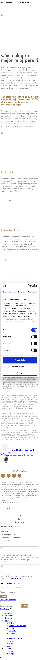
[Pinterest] (19, 476)
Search (24, 605)
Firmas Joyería (9, 618)
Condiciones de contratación (10, 538)
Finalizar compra (20, 522)
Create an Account (13, 583)
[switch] (34, 336)
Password (4, 592)
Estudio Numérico (18, 578)
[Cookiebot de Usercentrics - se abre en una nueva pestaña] (28, 285)
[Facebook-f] (14, 476)
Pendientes (13, 641)
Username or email (7, 588)
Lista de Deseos (20, 516)
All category (8, 613)
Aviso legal (4, 531)
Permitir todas (20, 360)
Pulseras (12, 643)
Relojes (7, 646)
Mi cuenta (20, 513)
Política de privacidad (8, 535)
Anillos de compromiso (17, 625)
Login (3, 596)
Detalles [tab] (21, 292)
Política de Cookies (7, 541)
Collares (12, 633)
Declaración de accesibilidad (10, 544)
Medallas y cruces (15, 638)
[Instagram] (3, 476)
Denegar (20, 373)
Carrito (20, 519)
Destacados (8, 615)
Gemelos (12, 636)
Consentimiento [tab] (9, 292)
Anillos (11, 623)
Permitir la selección (20, 366)
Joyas (6, 620)
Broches (12, 628)
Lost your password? (8, 599)
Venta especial (10, 648)
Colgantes (12, 631)
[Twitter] (9, 476)
